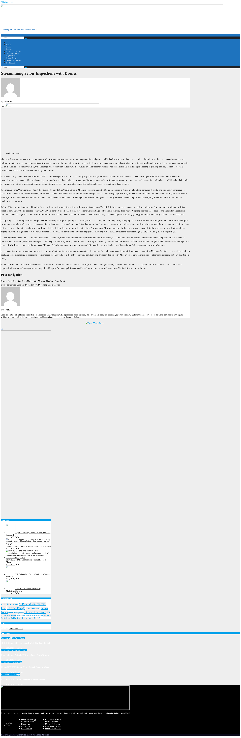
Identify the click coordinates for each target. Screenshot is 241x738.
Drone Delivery (12, 58)
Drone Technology (13, 51)
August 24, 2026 (8, 660)
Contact (9, 49)
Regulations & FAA (31, 618)
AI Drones (24, 604)
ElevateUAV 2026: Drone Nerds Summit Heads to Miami (25, 667)
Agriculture (10, 62)
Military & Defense (13, 60)
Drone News (17, 662)
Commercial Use (12, 53)
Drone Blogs (16, 608)
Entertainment (21, 615)
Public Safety (16, 618)
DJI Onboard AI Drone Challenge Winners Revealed (23, 679)
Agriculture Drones (9, 604)
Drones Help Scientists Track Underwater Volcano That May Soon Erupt (33, 281)
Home (8, 44)
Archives (4, 628)
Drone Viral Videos (8, 615)
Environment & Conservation (34, 615)
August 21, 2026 (8, 672)
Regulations (10, 56)
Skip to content (7, 2)
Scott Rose (7, 101)
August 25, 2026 (8, 648)
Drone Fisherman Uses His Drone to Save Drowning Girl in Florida (30, 285)
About (8, 47)
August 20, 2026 (8, 684)
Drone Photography (16, 613)
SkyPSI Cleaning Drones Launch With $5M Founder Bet (25, 643)
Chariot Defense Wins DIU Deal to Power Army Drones (25, 655)
